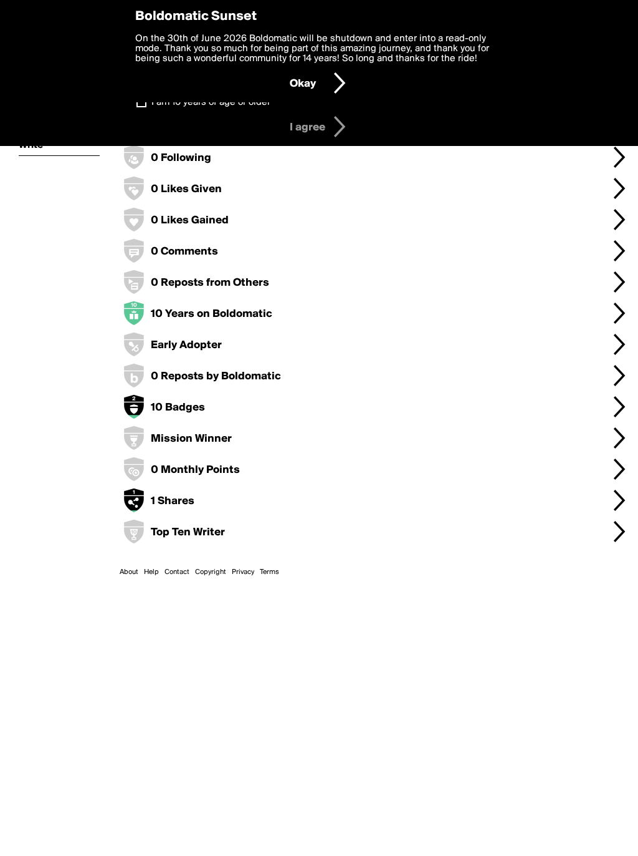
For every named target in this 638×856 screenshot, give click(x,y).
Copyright (210, 572)
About (129, 572)
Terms (269, 572)
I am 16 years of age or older (210, 102)
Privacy (243, 572)
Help (151, 572)
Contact (176, 572)
